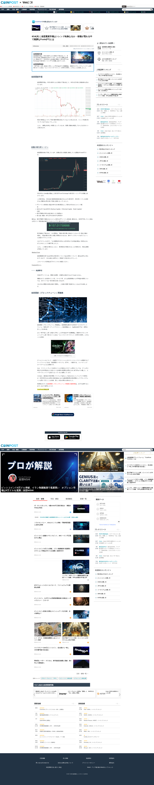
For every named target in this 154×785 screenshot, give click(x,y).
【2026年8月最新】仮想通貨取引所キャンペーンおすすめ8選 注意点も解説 (58, 517)
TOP (2, 9)
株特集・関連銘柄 (40, 6)
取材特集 (32, 9)
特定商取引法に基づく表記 (54, 767)
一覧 (118, 69)
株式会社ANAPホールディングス (109, 136)
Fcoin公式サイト (36, 265)
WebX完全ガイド (131, 6)
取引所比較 (52, 9)
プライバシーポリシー (88, 762)
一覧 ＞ (151, 452)
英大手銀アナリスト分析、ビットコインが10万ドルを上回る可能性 (75, 639)
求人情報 (65, 758)
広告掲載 (42, 758)
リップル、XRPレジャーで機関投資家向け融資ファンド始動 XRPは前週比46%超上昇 (75, 576)
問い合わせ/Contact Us (42, 762)
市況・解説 (15, 9)
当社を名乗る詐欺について (65, 762)
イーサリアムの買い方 (105, 165)
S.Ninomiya (36, 46)
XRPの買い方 (103, 169)
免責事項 (88, 758)
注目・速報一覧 (82, 673)
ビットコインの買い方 (108, 52)
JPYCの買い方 (103, 161)
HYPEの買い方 (103, 172)
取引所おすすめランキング (107, 149)
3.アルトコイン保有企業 (80, 678)
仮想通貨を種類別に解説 (108, 47)
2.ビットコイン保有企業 (66, 678)
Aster (102, 116)
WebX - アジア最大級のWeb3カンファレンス (100, 767)
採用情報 (61, 9)
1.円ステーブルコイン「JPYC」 (49, 678)
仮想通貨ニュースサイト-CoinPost (80, 774)
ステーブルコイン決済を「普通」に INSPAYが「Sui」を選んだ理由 (111, 110)
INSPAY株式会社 (105, 109)
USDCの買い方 (103, 157)
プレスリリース (42, 9)
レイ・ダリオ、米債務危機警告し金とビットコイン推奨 (47, 639)
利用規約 (111, 758)
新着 (8, 9)
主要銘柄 (24, 9)
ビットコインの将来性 (7, 6)
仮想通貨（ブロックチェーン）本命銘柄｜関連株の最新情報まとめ (82, 396)
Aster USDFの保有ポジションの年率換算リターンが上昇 (81, 692)
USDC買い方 (18, 6)
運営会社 (111, 762)
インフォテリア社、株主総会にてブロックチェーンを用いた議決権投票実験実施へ (51, 396)
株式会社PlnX (104, 122)
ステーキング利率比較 (28, 6)
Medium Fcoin (36, 252)
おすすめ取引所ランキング (109, 59)
